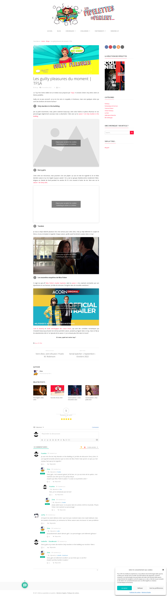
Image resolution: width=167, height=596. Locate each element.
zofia (43, 515)
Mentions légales (146, 592)
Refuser (140, 588)
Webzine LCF (115, 31)
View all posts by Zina (46, 373)
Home (43, 41)
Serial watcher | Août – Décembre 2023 (74, 398)
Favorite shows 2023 (57, 398)
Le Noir (107, 113)
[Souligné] (47, 440)
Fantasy (107, 104)
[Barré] (50, 440)
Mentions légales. (62, 593)
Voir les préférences (156, 588)
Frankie (44, 453)
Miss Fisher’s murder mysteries (56, 283)
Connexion (95, 427)
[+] (69, 440)
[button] (163, 570)
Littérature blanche (110, 115)
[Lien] (63, 440)
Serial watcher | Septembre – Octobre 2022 (82, 355)
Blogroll (107, 147)
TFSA (41, 343)
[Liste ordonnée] (53, 440)
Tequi (72, 93)
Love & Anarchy (38, 328)
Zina (48, 469)
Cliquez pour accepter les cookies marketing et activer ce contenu (66, 143)
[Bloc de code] (61, 440)
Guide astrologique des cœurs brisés (59, 328)
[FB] (106, 47)
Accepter (124, 588)
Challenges (84, 31)
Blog (59, 31)
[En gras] (42, 440)
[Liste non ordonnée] (55, 440)
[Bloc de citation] (58, 440)
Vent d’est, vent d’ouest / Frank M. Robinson (50, 355)
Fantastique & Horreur (111, 106)
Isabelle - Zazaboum (62, 555)
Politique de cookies (135, 592)
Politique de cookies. (73, 593)
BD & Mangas (109, 117)
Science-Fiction (109, 108)
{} (66, 440)
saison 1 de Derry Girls (40, 182)
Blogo (47, 41)
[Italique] (44, 440)
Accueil (49, 31)
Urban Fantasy (109, 110)
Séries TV (37, 343)
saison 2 (74, 283)
